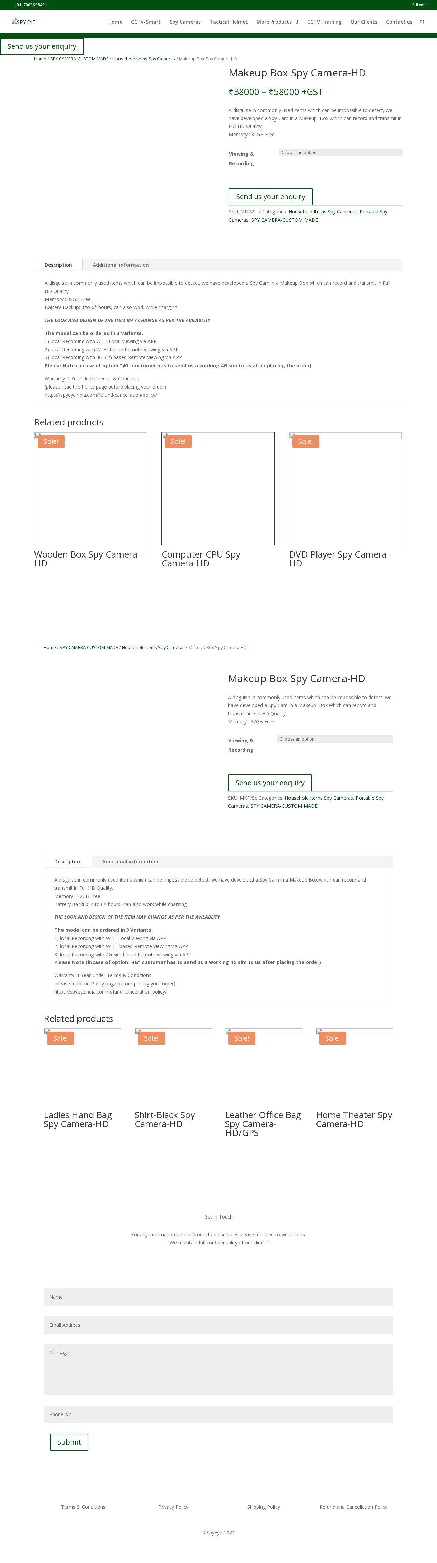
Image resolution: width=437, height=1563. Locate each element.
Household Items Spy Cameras (143, 59)
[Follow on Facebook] (195, 1269)
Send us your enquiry (42, 46)
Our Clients (364, 22)
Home (115, 22)
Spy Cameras (185, 22)
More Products (274, 22)
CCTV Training (324, 22)
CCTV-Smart (146, 22)
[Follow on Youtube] (209, 1269)
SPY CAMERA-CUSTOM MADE (79, 59)
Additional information (121, 265)
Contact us (399, 22)
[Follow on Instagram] (238, 1269)
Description (58, 265)
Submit (69, 1442)
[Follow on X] (223, 1269)
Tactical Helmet (229, 22)
